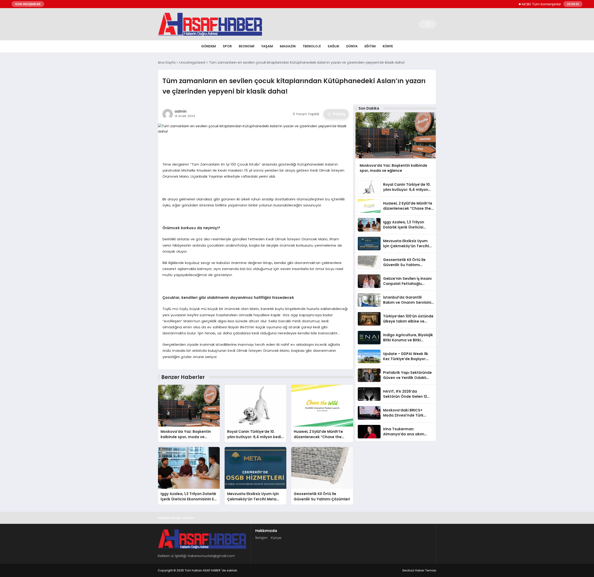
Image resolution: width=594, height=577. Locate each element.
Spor (227, 46)
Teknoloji (312, 46)
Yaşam (267, 46)
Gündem (208, 46)
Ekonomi (246, 46)
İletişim (261, 537)
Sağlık (333, 46)
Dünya (352, 46)
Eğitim (370, 46)
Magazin (288, 46)
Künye (388, 46)
